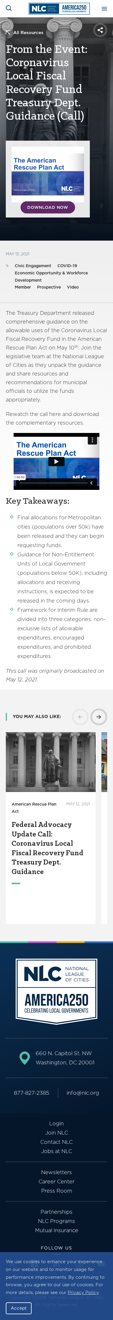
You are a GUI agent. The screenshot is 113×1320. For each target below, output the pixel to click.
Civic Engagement (33, 265)
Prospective (49, 287)
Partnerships (56, 1212)
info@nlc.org (83, 1093)
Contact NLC (56, 1142)
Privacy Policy (83, 1292)
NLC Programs (56, 1221)
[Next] (98, 717)
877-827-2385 (31, 1093)
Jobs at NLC (56, 1151)
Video (73, 287)
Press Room (56, 1191)
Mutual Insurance (56, 1230)
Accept (19, 1308)
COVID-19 (67, 265)
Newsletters (56, 1172)
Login (56, 1123)
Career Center (56, 1181)
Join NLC (56, 1133)
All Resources (28, 32)
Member (23, 287)
